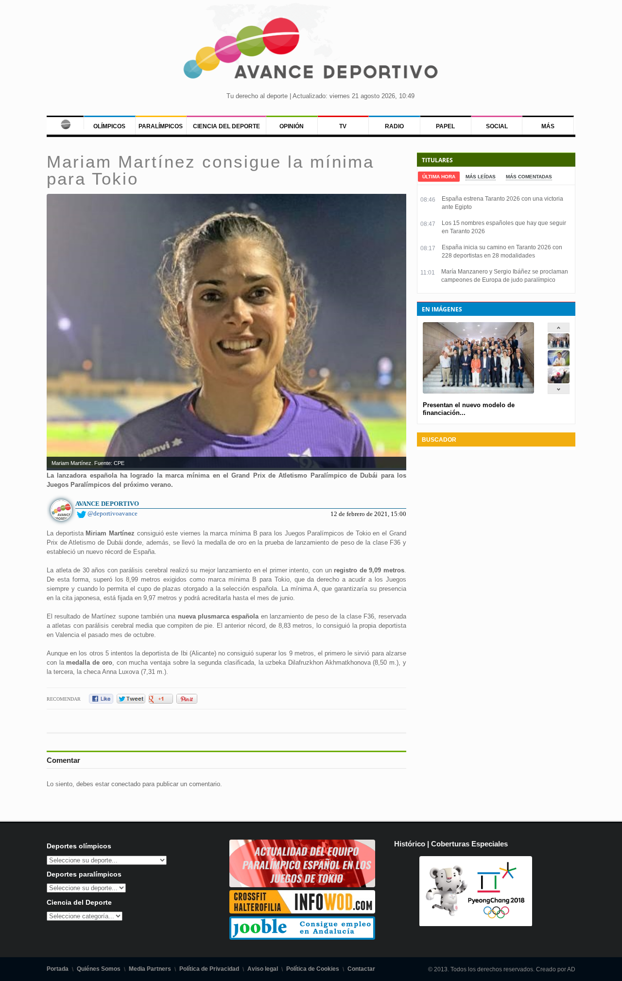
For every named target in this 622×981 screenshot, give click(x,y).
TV (342, 126)
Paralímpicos (160, 126)
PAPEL (445, 126)
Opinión (291, 126)
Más (547, 126)
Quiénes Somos (99, 968)
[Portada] (65, 122)
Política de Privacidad (209, 968)
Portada (58, 968)
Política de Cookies (312, 968)
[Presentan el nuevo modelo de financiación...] (559, 347)
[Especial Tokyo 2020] (302, 885)
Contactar (361, 968)
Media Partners (150, 968)
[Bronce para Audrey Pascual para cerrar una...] (559, 381)
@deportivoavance (112, 513)
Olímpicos (109, 126)
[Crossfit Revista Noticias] (302, 911)
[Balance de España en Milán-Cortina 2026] (559, 364)
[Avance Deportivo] (311, 51)
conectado (125, 784)
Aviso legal (262, 968)
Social (497, 126)
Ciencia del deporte (226, 126)
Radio (394, 126)
